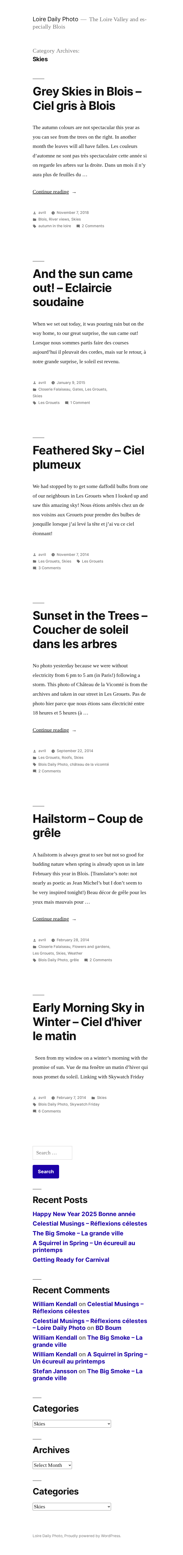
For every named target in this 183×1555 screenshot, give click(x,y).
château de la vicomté (89, 764)
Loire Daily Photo (55, 19)
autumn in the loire (54, 226)
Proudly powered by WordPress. (92, 1536)
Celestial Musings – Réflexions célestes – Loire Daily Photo (90, 1324)
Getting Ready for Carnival (71, 1259)
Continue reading (55, 191)
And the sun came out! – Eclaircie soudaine (83, 288)
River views (59, 219)
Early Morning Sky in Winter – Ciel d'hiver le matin (88, 1021)
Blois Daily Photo (53, 764)
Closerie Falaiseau (54, 389)
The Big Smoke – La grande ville (78, 1233)
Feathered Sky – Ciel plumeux (88, 457)
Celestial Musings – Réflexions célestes (90, 1223)
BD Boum (109, 1327)
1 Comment (80, 402)
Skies (76, 219)
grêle (74, 960)
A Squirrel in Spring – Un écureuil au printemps (84, 1246)
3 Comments (49, 568)
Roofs (67, 757)
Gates (77, 389)
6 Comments (49, 1111)
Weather (75, 953)
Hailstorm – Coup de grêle (88, 825)
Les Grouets (95, 389)
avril (42, 212)
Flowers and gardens (90, 946)
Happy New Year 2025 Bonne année (84, 1214)
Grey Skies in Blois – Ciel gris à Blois (87, 98)
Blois (42, 219)
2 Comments (93, 226)
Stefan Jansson (55, 1371)
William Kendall (55, 1304)
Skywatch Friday (85, 1104)
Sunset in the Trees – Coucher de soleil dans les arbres (90, 629)
